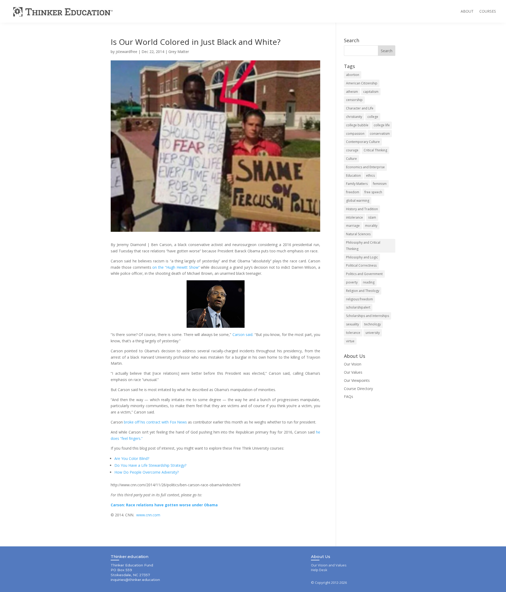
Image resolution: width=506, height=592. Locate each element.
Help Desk (319, 569)
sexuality (352, 324)
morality (371, 225)
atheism (352, 91)
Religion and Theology (362, 290)
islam (372, 217)
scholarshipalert (358, 307)
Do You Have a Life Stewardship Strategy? (150, 465)
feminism (380, 183)
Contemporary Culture (363, 141)
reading (368, 282)
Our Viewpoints (357, 380)
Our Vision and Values (329, 565)
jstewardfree (126, 51)
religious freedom (359, 299)
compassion (355, 133)
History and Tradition (362, 209)
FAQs (348, 396)
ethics (370, 175)
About (467, 11)
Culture (351, 158)
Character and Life (359, 108)
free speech (373, 192)
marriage (353, 225)
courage (352, 150)
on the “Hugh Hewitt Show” (176, 267)
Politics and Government (364, 274)
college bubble (357, 125)
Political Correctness (361, 265)
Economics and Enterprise (365, 167)
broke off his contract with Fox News (155, 422)
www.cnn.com (148, 514)
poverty (352, 282)
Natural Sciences (358, 234)
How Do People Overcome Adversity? (146, 472)
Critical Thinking (375, 150)
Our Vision (352, 364)
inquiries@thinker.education (135, 579)
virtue (350, 341)
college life (382, 125)
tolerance (353, 332)
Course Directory (358, 388)
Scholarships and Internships (367, 316)
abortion (352, 75)
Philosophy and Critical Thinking (363, 245)
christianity (354, 116)
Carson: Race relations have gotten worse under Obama (164, 504)
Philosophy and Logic (362, 257)
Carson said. (242, 334)
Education (353, 175)
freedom (352, 192)
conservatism (380, 133)
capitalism (370, 91)
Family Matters (357, 183)
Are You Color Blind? (131, 458)
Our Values (353, 372)
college (372, 116)
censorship (354, 100)
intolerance (354, 217)
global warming (357, 200)
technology (372, 324)
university (373, 332)
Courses (487, 11)
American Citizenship (361, 83)
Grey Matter (178, 51)
